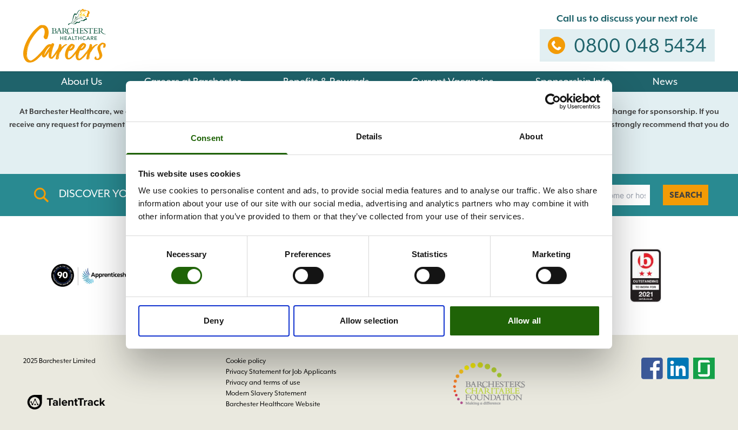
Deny (213, 320)
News (665, 81)
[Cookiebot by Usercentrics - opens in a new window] (553, 101)
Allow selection (369, 320)
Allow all (524, 320)
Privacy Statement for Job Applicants (281, 371)
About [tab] (531, 136)
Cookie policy (246, 361)
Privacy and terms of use (263, 382)
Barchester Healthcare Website (273, 404)
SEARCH (685, 195)
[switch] (308, 275)
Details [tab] (369, 136)
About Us (81, 81)
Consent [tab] (207, 138)
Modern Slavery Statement (266, 393)
